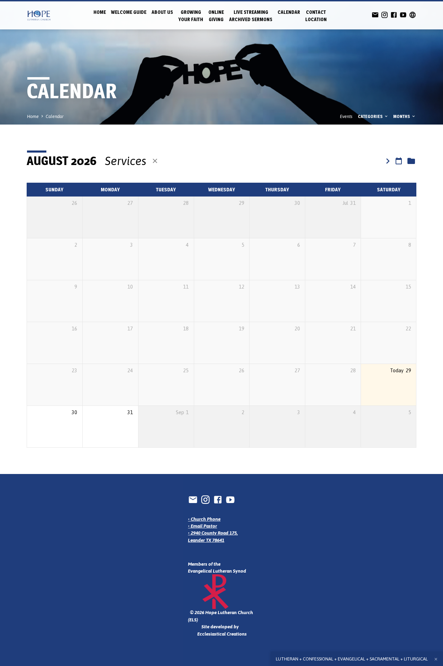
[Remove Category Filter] (155, 161)
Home (99, 12)
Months (402, 116)
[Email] (375, 15)
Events (346, 116)
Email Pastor (204, 526)
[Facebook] (394, 15)
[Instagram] (384, 15)
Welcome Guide (128, 12)
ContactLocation (316, 15)
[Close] (436, 659)
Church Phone (205, 519)
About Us (162, 12)
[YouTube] (403, 15)
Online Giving (216, 15)
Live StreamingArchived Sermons (250, 15)
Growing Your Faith (190, 15)
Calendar (289, 12)
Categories (371, 116)
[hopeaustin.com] (412, 15)
